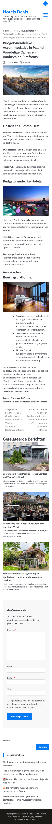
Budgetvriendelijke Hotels (16, 401)
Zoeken (6, 740)
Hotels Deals (15, 12)
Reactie (11, 630)
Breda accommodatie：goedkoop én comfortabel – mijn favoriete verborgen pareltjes (22, 577)
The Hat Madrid (39, 401)
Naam (10, 666)
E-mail (11, 677)
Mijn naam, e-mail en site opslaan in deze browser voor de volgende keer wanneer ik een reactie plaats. (26, 704)
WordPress (31, 819)
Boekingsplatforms (20, 398)
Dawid (26, 62)
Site (9, 689)
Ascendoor (39, 816)
